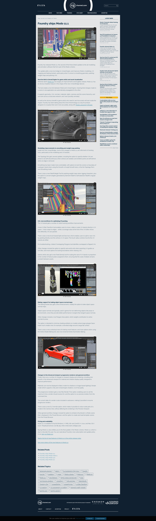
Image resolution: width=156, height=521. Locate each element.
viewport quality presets (78, 487)
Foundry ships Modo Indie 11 (48, 455)
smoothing (59, 481)
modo (59, 474)
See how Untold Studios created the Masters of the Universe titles (109, 133)
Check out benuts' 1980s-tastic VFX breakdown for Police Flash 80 (108, 107)
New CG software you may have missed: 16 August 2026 (108, 119)
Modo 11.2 (43, 477)
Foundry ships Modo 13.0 (47, 457)
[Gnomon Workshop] (112, 502)
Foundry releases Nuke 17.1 (107, 46)
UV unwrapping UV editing (58, 487)
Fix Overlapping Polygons (71, 471)
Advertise (104, 13)
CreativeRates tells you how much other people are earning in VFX (109, 102)
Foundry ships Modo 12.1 (47, 459)
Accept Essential (100, 518)
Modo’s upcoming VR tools (84, 105)
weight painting (55, 491)
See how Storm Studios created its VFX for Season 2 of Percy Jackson (108, 86)
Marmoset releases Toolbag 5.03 (109, 129)
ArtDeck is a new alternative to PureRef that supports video (108, 111)
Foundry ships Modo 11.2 (47, 453)
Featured (59, 13)
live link (42, 474)
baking (57, 471)
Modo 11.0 (51, 81)
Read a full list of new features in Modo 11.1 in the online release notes (59, 438)
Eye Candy (80, 13)
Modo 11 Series (69, 474)
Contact (48, 509)
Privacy (67, 509)
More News (109, 97)
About (40, 509)
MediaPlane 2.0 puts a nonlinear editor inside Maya (108, 144)
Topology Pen (44, 484)
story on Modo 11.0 (47, 434)
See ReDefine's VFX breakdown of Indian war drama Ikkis (108, 115)
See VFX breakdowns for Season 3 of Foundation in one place (108, 35)
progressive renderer (46, 481)
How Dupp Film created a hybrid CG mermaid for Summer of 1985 (108, 126)
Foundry (85, 471)
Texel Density (82, 481)
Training (69, 13)
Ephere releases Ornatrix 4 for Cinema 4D (108, 137)
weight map (43, 491)
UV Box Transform (81, 484)
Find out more (80, 518)
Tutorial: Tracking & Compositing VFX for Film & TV (109, 123)
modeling (51, 474)
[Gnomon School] (98, 502)
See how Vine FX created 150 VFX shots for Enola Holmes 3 (109, 58)
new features (53, 477)
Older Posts (115, 148)
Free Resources (92, 13)
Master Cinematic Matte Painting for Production (109, 23)
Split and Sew (71, 481)
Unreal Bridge (56, 484)
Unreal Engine (68, 484)
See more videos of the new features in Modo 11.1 (53, 442)
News (50, 13)
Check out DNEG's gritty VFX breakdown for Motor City (107, 140)
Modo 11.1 (90, 474)
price (81, 477)
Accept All (89, 518)
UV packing (43, 487)
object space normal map (69, 477)
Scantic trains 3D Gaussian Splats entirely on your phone (109, 71)
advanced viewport (46, 471)
